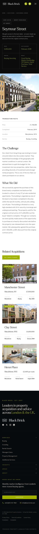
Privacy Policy (5, 517)
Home (3, 13)
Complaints (13, 520)
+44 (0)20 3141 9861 (11, 503)
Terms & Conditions (16, 517)
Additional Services (8, 460)
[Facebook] (3, 425)
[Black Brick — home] (11, 4)
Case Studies (10, 13)
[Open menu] (34, 4)
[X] (7, 425)
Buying (4, 441)
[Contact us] (29, 3)
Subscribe (19, 497)
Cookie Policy (27, 517)
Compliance (5, 520)
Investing (5, 445)
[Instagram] (10, 425)
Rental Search (7, 448)
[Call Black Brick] (25, 3)
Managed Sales (7, 452)
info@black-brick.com (28, 503)
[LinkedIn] (14, 425)
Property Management (9, 456)
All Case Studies (11, 257)
